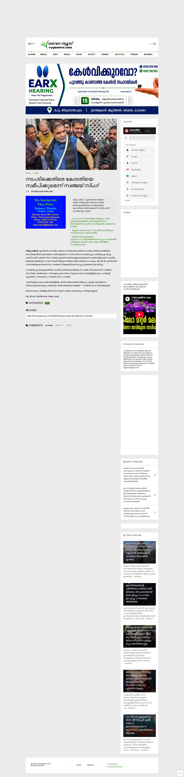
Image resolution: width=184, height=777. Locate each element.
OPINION (134, 54)
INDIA (55, 54)
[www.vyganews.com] (57, 49)
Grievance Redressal (115, 767)
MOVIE (79, 54)
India (36, 173)
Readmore (137, 577)
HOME (32, 54)
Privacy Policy (113, 764)
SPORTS (91, 54)
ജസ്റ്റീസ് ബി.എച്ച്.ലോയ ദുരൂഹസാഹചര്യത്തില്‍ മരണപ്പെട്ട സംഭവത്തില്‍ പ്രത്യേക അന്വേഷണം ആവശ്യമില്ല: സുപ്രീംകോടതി (93, 241)
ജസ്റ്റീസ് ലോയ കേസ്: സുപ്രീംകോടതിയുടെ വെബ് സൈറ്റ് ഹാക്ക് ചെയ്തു (91, 231)
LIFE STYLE (119, 54)
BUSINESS (148, 54)
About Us (90, 765)
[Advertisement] (92, 20)
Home (28, 173)
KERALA (43, 54)
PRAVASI (105, 54)
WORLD (67, 54)
